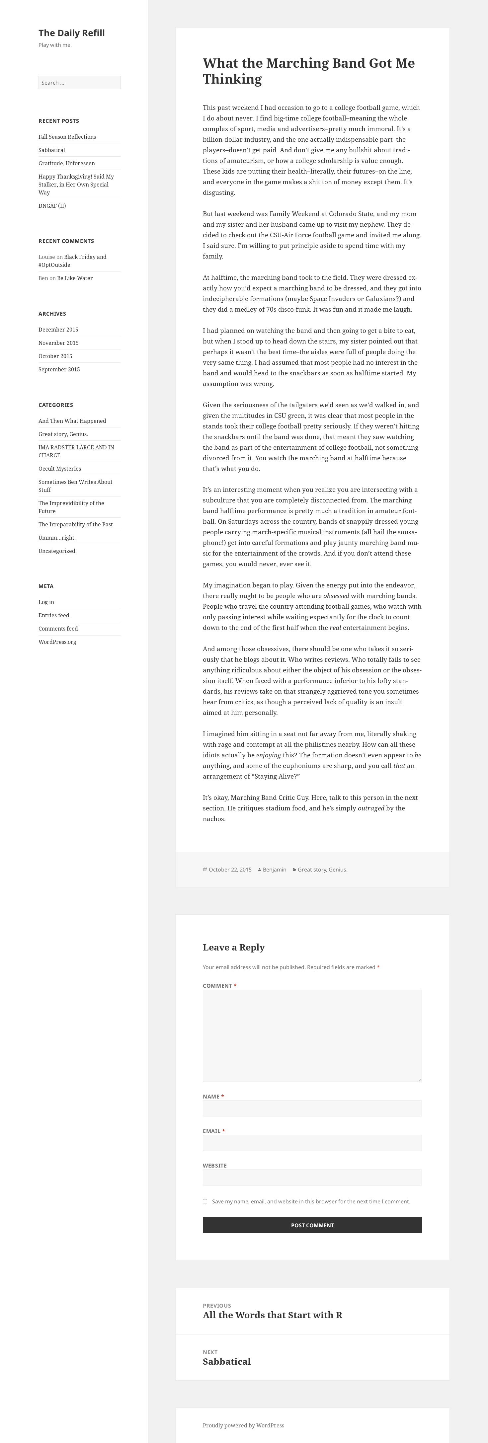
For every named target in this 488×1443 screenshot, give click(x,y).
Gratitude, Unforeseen (67, 163)
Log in (46, 602)
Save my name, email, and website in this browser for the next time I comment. (311, 1201)
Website (215, 1165)
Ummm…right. (57, 537)
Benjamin (274, 869)
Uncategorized (57, 551)
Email (214, 1131)
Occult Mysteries (60, 468)
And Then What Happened (72, 420)
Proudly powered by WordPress (243, 1425)
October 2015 (55, 356)
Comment (220, 985)
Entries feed (54, 615)
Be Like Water (75, 278)
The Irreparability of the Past (76, 524)
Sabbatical (52, 150)
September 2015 (59, 369)
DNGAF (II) (52, 205)
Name (213, 1096)
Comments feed (58, 628)
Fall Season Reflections (67, 136)
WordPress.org (57, 642)
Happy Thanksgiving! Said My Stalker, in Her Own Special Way (76, 184)
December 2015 (58, 329)
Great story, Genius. (63, 434)
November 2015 (59, 342)
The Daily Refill (72, 33)
